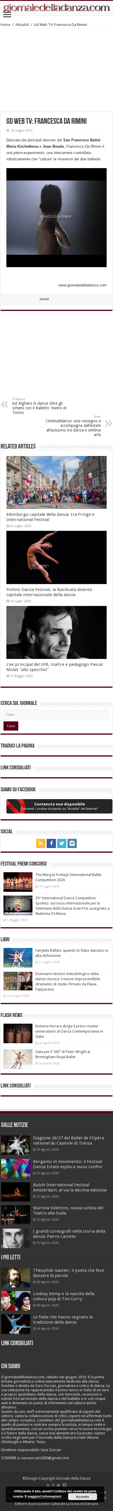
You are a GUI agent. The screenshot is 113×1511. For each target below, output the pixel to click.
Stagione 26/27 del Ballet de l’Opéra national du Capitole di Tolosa (68, 1140)
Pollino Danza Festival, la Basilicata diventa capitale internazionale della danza (49, 592)
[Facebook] (51, 843)
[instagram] (72, 843)
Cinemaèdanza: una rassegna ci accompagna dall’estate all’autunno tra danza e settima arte (73, 426)
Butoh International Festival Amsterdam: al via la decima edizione (70, 1187)
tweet (44, 299)
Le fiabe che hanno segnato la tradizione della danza (63, 1319)
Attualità (22, 24)
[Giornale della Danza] (56, 8)
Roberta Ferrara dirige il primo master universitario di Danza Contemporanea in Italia (69, 1031)
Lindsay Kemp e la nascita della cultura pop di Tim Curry (63, 1296)
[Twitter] (61, 843)
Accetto (82, 1496)
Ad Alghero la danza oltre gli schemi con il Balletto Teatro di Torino (39, 406)
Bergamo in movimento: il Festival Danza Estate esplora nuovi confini (67, 1164)
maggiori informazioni (44, 1496)
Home (5, 24)
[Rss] (40, 843)
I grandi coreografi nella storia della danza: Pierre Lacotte (69, 1234)
